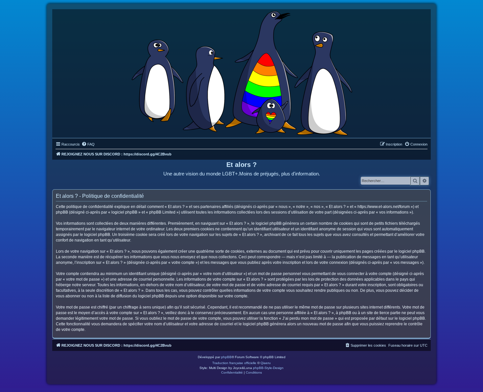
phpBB (226, 357)
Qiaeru (266, 363)
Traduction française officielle (234, 363)
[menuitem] (88, 144)
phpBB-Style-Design (268, 368)
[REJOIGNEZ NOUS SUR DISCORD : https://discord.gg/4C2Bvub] (241, 72)
